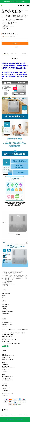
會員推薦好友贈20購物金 (7, 311)
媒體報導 (4, 297)
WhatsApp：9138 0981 (7, 334)
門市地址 (4, 308)
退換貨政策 (4, 306)
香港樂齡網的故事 (6, 293)
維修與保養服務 (5, 313)
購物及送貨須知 (5, 304)
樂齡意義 (4, 295)
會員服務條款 (5, 309)
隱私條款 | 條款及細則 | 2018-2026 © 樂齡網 (15, 419)
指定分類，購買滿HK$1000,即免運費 (10, 33)
